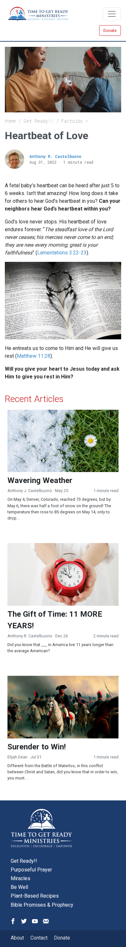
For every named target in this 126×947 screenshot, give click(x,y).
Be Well (19, 887)
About (17, 938)
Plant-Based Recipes (35, 896)
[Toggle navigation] (112, 13)
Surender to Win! (36, 746)
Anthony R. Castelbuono (55, 156)
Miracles (20, 878)
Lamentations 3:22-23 (62, 253)
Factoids (72, 121)
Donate (110, 30)
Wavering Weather (39, 480)
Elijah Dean (17, 757)
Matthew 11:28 (33, 356)
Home (10, 121)
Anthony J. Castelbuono (29, 490)
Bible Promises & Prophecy (42, 905)
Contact (38, 938)
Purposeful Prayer (31, 870)
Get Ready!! (39, 121)
